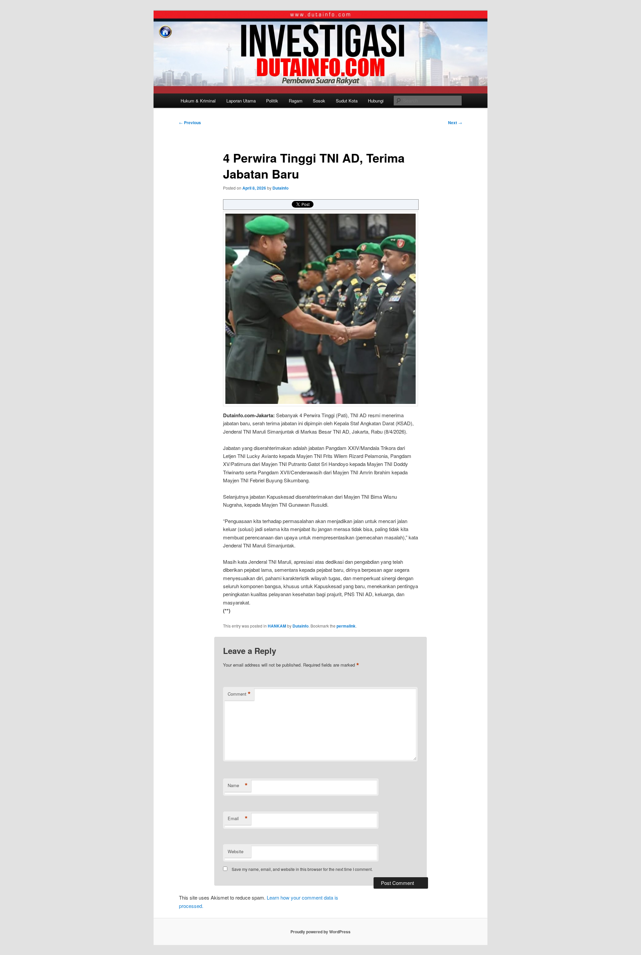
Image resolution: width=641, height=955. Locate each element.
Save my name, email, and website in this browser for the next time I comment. (302, 869)
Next (455, 123)
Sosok (319, 100)
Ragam (295, 100)
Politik (272, 100)
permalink (346, 626)
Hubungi (376, 100)
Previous (190, 123)
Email (238, 818)
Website (235, 851)
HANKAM (277, 626)
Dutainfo (280, 188)
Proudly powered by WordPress (320, 932)
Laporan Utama (241, 100)
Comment (239, 694)
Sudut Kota (347, 100)
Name (238, 785)
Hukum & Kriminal (198, 100)
